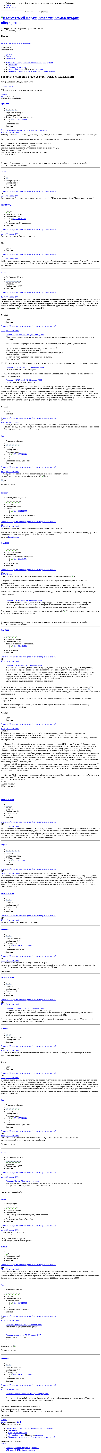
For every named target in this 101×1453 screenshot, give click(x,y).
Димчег (4, 493)
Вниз (3, 96)
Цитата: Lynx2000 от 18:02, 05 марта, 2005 (25, 335)
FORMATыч (6, 205)
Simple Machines (28, 1450)
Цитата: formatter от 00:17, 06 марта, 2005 (25, 367)
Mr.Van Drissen (7, 800)
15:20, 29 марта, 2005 (10, 1320)
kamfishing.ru (13, 537)
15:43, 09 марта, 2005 (10, 472)
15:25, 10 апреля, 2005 (10, 1389)
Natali (3, 171)
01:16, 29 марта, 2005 (10, 1269)
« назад (4, 86)
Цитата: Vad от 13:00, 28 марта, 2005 (22, 1181)
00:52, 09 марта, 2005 (10, 331)
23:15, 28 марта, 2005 (10, 1177)
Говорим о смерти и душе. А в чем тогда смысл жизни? (24, 130)
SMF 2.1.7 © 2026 (13, 1450)
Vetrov (4, 1247)
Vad (2, 436)
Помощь (9, 1448)
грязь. (3, 1199)
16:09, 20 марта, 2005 (10, 1050)
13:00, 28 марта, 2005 (10, 1136)
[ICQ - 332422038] (19, 511)
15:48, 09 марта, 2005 (10, 526)
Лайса (3, 272)
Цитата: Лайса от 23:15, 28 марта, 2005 (24, 1325)
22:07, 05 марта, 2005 (10, 196)
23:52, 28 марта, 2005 (10, 1230)
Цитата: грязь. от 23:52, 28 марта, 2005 (23, 1335)
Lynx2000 (5, 103)
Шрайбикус (6, 1028)
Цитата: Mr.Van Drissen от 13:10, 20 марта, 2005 (27, 1394)
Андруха (39, 69)
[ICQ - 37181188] (18, 219)
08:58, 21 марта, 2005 (10, 1078)
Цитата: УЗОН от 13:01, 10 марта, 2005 (24, 665)
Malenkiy (5, 929)
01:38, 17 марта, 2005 (10, 873)
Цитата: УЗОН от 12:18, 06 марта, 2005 (24, 380)
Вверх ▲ (35, 1448)
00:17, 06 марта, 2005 (10, 234)
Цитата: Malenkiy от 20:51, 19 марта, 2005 (25, 1008)
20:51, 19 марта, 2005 (10, 961)
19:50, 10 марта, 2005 (10, 729)
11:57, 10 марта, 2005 (9, 574)
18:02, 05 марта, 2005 (10, 132)
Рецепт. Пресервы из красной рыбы (16, 43)
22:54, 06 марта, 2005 (10, 259)
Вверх (3, 1422)
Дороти (4, 844)
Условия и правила (22, 1448)
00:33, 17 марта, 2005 (10, 826)
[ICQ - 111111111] (18, 860)
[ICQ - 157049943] (19, 454)
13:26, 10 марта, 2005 (10, 661)
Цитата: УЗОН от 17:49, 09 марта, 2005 (24, 600)
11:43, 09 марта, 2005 (9, 422)
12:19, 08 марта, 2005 (10, 297)
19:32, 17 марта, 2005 (10, 920)
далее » (12, 86)
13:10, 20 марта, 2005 (10, 1004)
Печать (4, 94)
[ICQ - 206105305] (19, 119)
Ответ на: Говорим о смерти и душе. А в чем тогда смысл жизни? (28, 191)
